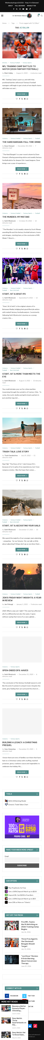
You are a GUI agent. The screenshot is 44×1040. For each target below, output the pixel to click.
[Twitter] (16, 9)
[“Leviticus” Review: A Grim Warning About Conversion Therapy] (12, 959)
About (10, 6)
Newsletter (31, 6)
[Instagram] (20, 9)
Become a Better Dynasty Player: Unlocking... (19, 1008)
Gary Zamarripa (10, 749)
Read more (21, 94)
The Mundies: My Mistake (16, 217)
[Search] (41, 15)
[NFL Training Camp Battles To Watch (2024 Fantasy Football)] (22, 45)
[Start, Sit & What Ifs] (22, 271)
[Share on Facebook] (19, 99)
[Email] (26, 9)
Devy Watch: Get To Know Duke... (18, 1034)
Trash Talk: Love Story (15, 451)
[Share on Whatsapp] (27, 99)
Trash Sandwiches (11, 455)
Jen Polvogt (8, 604)
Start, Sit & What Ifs (14, 294)
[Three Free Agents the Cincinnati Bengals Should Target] (12, 942)
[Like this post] (17, 99)
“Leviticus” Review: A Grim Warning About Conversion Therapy (29, 959)
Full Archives (20, 6)
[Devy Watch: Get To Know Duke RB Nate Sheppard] (6, 1035)
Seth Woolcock (10, 221)
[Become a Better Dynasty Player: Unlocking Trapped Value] (6, 1008)
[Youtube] (23, 9)
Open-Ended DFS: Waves (15, 670)
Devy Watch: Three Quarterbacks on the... (19, 1021)
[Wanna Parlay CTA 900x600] (22, 817)
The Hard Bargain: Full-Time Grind (21, 142)
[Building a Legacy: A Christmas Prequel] (22, 721)
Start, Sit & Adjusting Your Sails (21, 525)
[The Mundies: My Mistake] (22, 196)
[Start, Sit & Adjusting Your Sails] (22, 503)
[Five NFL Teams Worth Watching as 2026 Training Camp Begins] (12, 925)
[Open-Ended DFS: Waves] (22, 649)
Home (4, 23)
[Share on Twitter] (22, 99)
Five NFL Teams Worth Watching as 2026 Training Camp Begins (30, 925)
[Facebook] (13, 9)
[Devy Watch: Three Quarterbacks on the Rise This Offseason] (6, 1020)
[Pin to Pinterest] (24, 99)
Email (7, 856)
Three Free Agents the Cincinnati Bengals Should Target (29, 942)
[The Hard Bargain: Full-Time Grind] (22, 121)
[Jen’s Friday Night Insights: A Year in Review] (22, 577)
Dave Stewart (9, 146)
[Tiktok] (30, 9)
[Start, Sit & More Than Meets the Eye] (22, 351)
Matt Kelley (8, 73)
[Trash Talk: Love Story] (22, 431)
